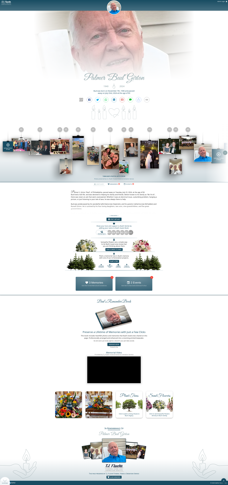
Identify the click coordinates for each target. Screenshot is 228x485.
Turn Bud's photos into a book (114, 176)
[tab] (99, 184)
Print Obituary (115, 219)
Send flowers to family (114, 249)
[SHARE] (138, 99)
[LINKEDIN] (114, 99)
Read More (114, 215)
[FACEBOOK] (89, 99)
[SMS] (130, 99)
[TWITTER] (97, 99)
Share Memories (115, 477)
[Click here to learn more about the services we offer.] (114, 468)
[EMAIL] (122, 99)
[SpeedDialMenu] (223, 480)
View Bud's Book (114, 344)
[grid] (114, 154)
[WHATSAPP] (105, 99)
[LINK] (146, 99)
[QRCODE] (81, 99)
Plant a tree (114, 261)
